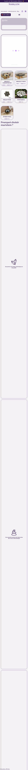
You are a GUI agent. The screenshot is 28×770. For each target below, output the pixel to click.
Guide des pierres (12, 11)
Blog (18, 11)
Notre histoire (4, 11)
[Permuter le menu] (19, 14)
